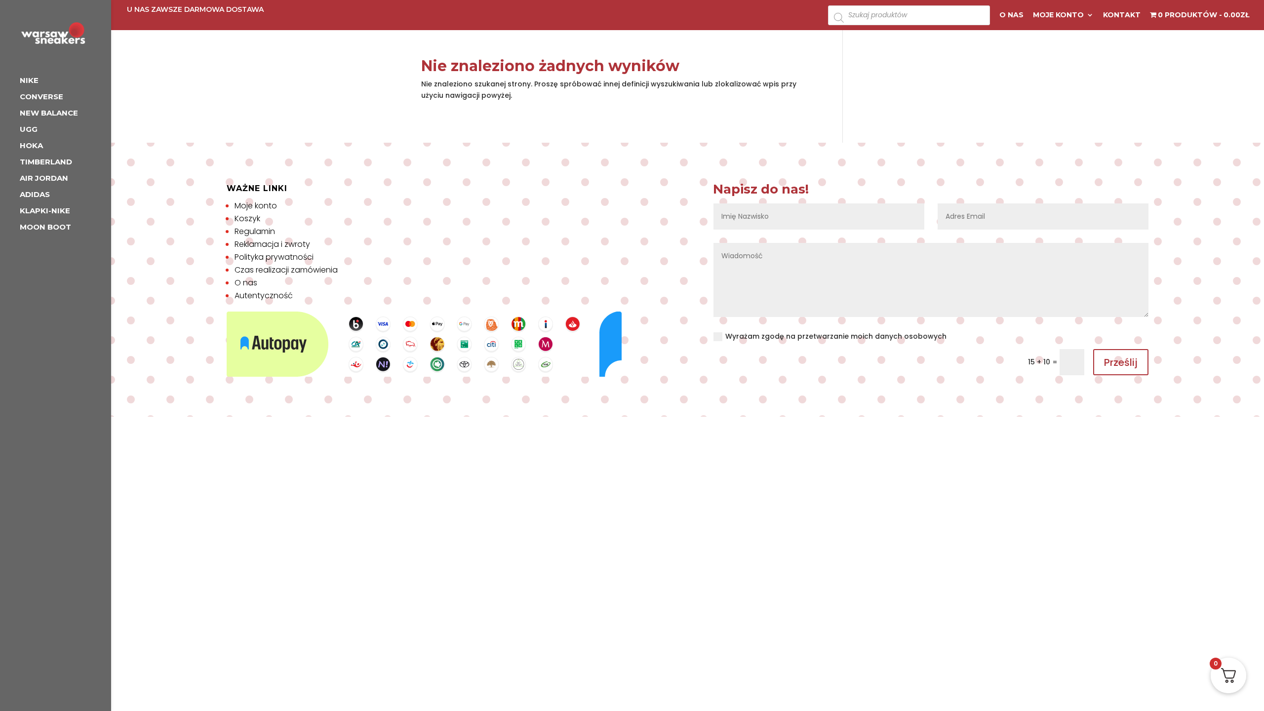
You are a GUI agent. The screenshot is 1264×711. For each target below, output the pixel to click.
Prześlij (1121, 362)
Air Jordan (44, 179)
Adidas (35, 195)
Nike (29, 81)
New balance (49, 114)
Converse (41, 97)
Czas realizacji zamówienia (286, 270)
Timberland (46, 162)
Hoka (31, 146)
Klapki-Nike (45, 211)
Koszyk (247, 218)
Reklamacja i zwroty (272, 244)
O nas (1011, 15)
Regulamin (255, 231)
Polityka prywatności (274, 257)
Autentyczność (264, 295)
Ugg (29, 130)
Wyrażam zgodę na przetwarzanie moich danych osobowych (836, 336)
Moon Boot (45, 228)
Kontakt (1122, 15)
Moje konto (1058, 15)
